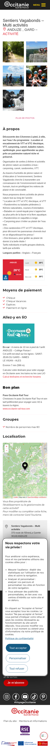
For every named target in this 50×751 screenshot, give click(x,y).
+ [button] (7, 446)
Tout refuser (16, 668)
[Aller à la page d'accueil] (16, 4)
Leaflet (15, 497)
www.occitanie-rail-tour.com (16, 409)
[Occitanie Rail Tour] (18, 342)
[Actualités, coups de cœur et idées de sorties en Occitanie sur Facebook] (15, 696)
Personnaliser (17, 658)
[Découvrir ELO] (44, 736)
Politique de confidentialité (19, 638)
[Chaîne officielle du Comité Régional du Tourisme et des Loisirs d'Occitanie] (25, 696)
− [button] (7, 450)
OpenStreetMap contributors (37, 497)
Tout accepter (18, 648)
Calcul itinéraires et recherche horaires (22, 377)
